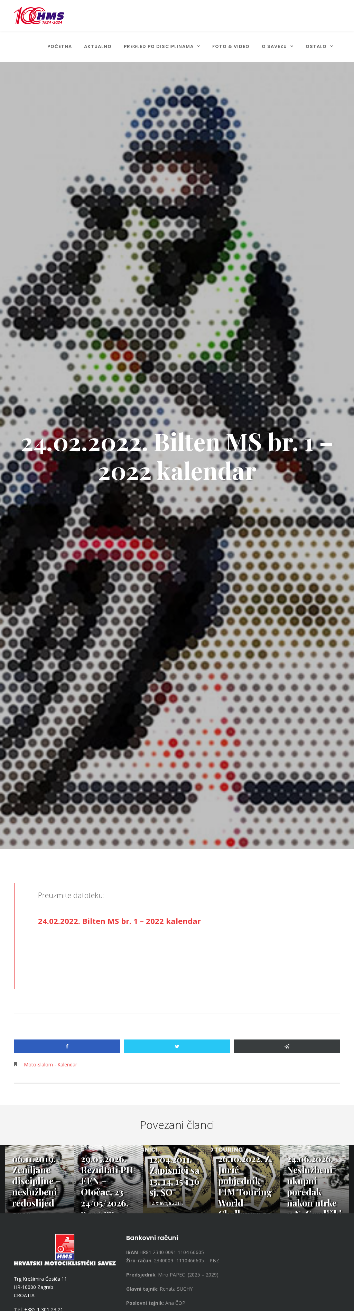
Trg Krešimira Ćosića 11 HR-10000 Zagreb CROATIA (40, 1287)
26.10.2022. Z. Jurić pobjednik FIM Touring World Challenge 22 (245, 1186)
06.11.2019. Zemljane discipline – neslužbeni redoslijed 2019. (36, 1186)
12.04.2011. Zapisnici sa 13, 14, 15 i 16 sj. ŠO (174, 1175)
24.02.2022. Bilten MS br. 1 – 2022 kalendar (119, 921)
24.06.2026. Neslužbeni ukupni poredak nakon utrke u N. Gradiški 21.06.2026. (314, 1192)
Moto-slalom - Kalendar (50, 1064)
